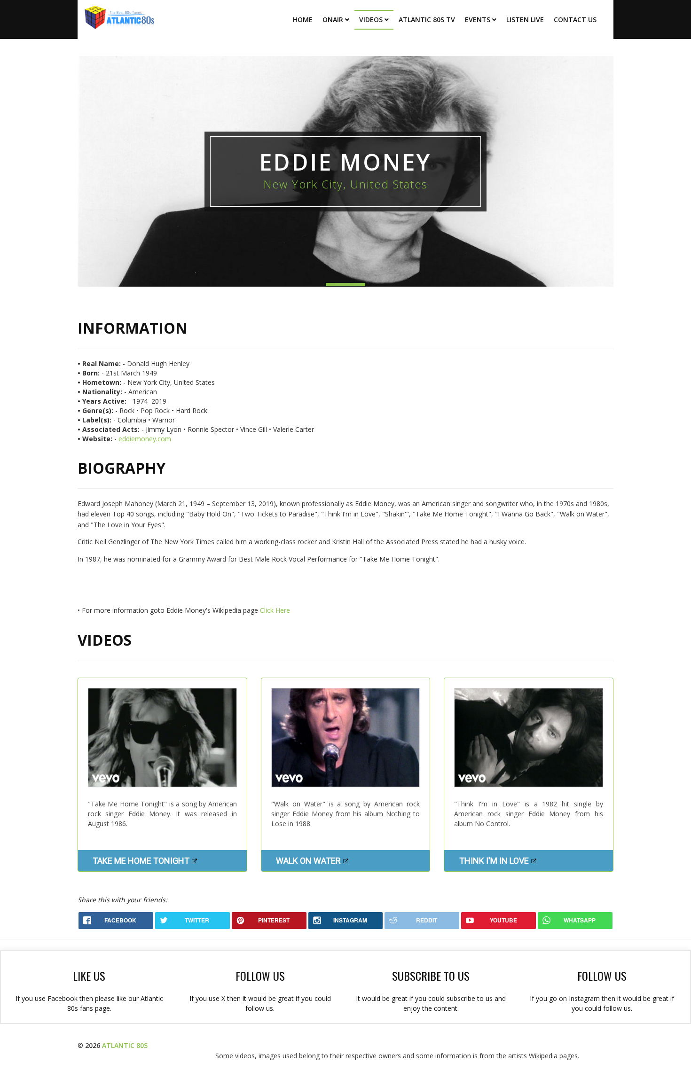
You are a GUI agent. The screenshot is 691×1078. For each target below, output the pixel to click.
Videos (371, 19)
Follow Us (260, 975)
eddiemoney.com (144, 438)
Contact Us (575, 19)
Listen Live (525, 19)
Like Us (89, 975)
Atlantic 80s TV (427, 19)
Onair (332, 19)
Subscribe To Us (431, 975)
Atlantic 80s (125, 1045)
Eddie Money (345, 162)
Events (477, 19)
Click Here (275, 610)
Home (303, 19)
